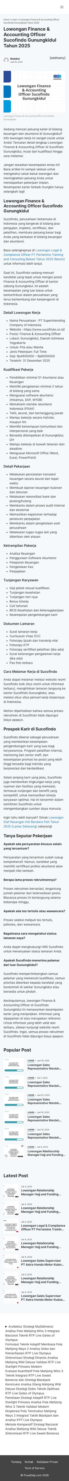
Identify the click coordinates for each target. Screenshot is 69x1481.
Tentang (16, 1462)
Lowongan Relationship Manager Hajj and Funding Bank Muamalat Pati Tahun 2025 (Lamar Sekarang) (40, 1248)
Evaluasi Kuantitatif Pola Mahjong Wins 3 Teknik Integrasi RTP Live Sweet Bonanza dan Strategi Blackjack (34, 1375)
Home (6, 19)
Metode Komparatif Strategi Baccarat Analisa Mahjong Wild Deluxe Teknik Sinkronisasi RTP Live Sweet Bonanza (32, 1429)
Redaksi (15, 58)
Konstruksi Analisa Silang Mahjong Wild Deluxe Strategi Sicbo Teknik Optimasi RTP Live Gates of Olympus (33, 1389)
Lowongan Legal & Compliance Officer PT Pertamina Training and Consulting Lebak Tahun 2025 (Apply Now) (43, 1231)
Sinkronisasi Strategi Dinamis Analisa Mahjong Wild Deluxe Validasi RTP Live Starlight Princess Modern (33, 1362)
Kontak (29, 1462)
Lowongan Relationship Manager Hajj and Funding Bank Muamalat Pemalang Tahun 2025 (40, 1196)
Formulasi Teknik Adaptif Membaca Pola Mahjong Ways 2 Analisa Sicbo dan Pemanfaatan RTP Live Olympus (33, 1349)
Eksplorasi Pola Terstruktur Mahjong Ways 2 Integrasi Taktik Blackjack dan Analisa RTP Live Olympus (32, 1415)
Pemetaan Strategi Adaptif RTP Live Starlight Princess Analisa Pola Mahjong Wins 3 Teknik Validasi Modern (33, 1402)
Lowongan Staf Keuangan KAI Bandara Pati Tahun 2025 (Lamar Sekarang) (34, 822)
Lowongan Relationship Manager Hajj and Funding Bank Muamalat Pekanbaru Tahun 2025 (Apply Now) (40, 1213)
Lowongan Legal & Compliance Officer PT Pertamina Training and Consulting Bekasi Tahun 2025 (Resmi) (34, 254)
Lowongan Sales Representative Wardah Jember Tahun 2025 (43, 1085)
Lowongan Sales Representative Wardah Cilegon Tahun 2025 (43, 1120)
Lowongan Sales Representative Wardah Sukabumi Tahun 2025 (43, 1103)
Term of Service (35, 1468)
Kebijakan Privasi (47, 1462)
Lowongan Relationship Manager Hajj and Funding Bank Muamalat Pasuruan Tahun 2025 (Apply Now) (40, 1283)
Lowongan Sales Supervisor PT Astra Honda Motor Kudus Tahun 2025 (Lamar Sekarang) (43, 1299)
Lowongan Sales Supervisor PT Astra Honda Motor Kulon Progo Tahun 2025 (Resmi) (41, 1264)
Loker (14, 19)
